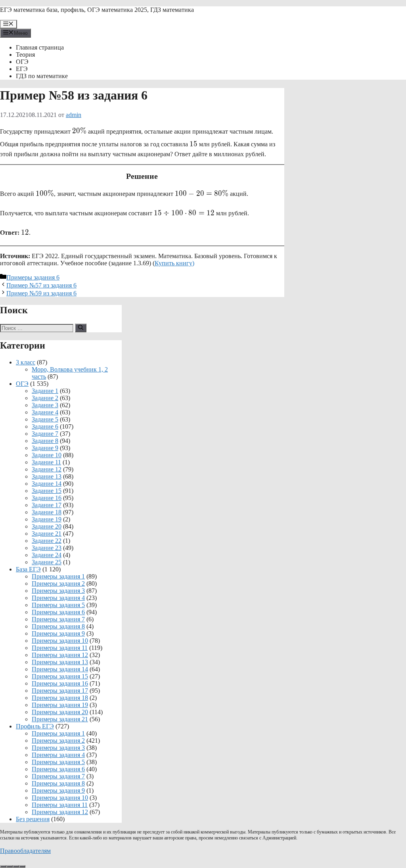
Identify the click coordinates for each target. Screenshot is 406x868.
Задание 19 (46, 519)
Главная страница (40, 47)
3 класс (25, 362)
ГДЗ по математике (42, 76)
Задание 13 (46, 476)
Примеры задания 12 (60, 654)
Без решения (33, 819)
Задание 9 (45, 448)
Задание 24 (46, 555)
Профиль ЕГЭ (35, 726)
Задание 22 (46, 540)
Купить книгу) (174, 263)
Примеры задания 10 (60, 640)
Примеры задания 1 (58, 576)
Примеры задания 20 (60, 712)
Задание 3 (45, 405)
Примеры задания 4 (58, 597)
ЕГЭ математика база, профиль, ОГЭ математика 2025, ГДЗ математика (97, 9)
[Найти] (80, 328)
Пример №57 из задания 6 (41, 285)
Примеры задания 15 (60, 676)
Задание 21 (46, 533)
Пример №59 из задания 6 (41, 293)
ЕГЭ (22, 68)
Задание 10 (46, 455)
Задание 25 (46, 562)
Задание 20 (46, 526)
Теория (25, 54)
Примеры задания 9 (58, 633)
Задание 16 (46, 497)
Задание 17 (46, 505)
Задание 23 (46, 547)
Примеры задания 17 (60, 690)
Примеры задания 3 (58, 590)
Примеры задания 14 (60, 669)
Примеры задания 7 (58, 619)
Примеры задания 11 (60, 647)
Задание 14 (46, 483)
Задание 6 (45, 426)
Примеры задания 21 (60, 719)
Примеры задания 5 (58, 605)
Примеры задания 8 (58, 626)
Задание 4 (45, 412)
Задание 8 (45, 440)
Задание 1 (45, 390)
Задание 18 (46, 512)
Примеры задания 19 (60, 704)
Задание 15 (46, 490)
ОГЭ (22, 61)
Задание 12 (46, 469)
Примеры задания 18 (60, 697)
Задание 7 (45, 433)
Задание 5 (45, 419)
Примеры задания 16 (60, 683)
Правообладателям (25, 850)
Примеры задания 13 (60, 662)
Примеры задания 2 (58, 583)
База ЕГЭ (28, 569)
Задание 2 (45, 398)
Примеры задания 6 (32, 277)
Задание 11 (46, 462)
